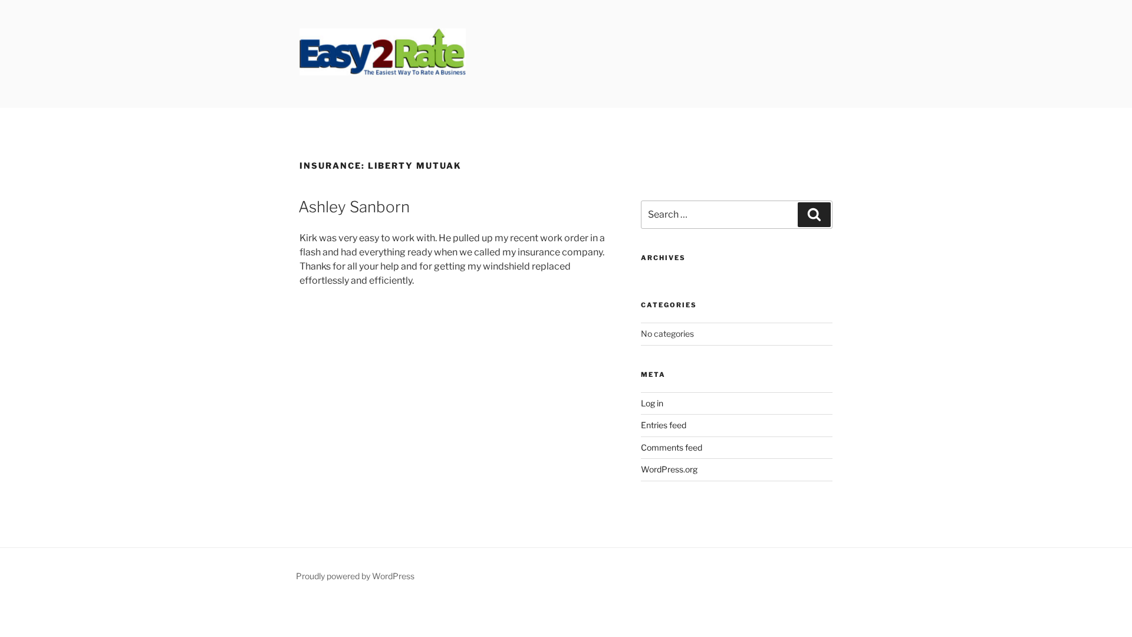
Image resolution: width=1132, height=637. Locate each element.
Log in (652, 403)
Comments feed (671, 447)
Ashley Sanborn (354, 207)
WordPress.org (669, 469)
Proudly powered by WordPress (355, 576)
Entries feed (663, 425)
